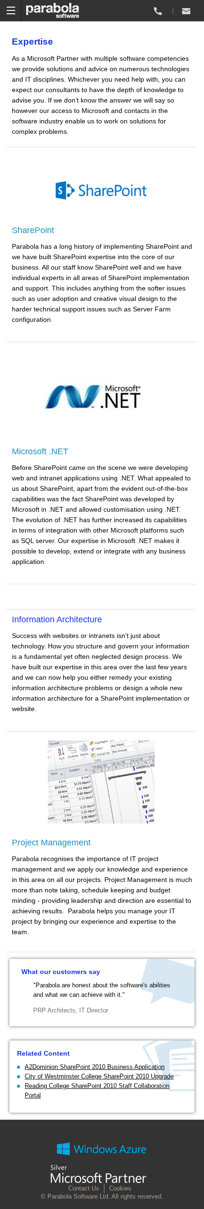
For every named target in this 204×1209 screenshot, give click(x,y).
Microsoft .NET (40, 451)
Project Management (51, 842)
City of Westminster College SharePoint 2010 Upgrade (99, 1076)
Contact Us (83, 1188)
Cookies (120, 1188)
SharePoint (33, 230)
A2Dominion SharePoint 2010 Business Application (95, 1066)
